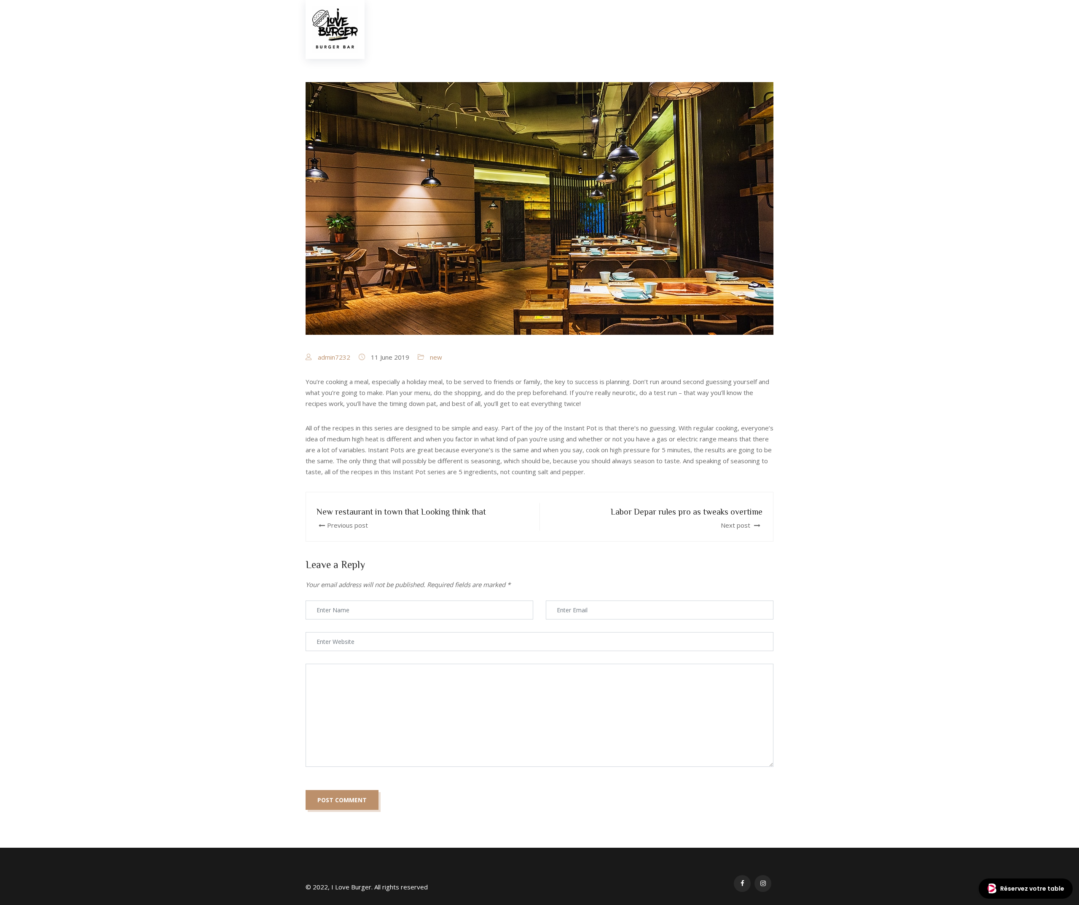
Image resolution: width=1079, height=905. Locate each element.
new (436, 357)
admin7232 (334, 357)
